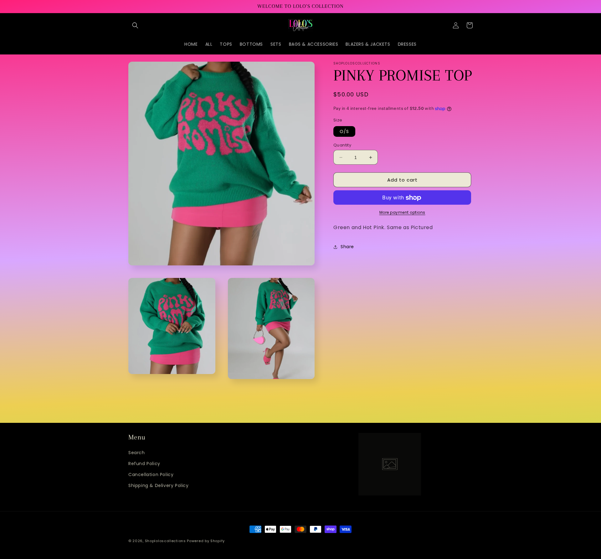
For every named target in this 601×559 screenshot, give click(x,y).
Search (136, 452)
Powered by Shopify (206, 540)
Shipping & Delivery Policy (158, 485)
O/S (344, 131)
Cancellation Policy (150, 474)
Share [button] (347, 247)
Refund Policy (144, 463)
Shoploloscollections (165, 540)
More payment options (402, 212)
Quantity (342, 145)
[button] (135, 25)
